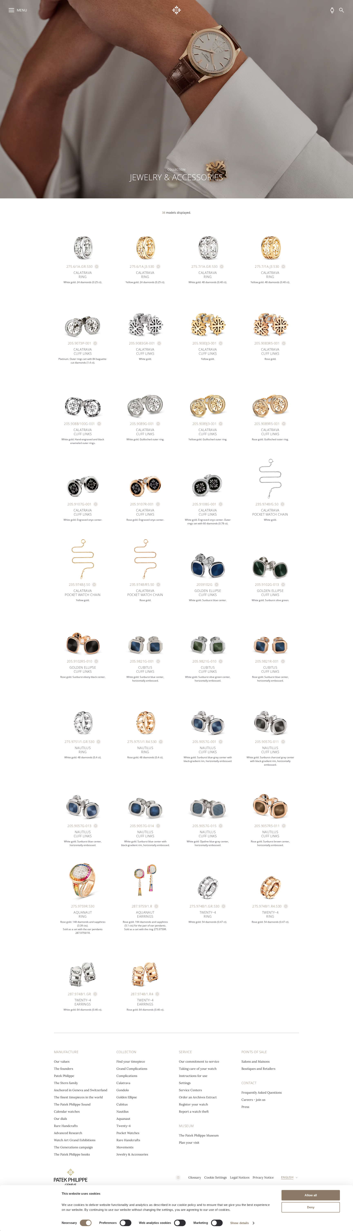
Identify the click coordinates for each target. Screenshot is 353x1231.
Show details (239, 1223)
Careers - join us (253, 1100)
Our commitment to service (199, 1061)
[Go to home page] (176, 10)
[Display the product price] (96, 266)
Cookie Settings (215, 1177)
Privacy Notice (263, 1177)
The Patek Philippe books (72, 1154)
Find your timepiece (130, 1061)
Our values (61, 1061)
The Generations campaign (73, 1147)
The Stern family (66, 1083)
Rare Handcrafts (66, 1126)
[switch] (125, 1223)
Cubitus (122, 1104)
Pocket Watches (127, 1133)
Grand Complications (131, 1069)
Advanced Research (68, 1133)
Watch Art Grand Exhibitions (74, 1140)
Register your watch (193, 1104)
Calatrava (123, 1083)
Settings (185, 1083)
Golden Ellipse (126, 1097)
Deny (310, 1207)
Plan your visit (189, 1142)
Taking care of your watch (198, 1069)
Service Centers (190, 1090)
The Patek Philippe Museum (199, 1135)
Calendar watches (67, 1111)
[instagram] (178, 1177)
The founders (63, 1069)
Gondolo (122, 1090)
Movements (124, 1147)
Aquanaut (123, 1119)
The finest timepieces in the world (78, 1097)
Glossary (194, 1177)
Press (245, 1107)
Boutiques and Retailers (258, 1069)
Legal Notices (239, 1177)
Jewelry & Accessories (132, 1154)
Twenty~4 (123, 1126)
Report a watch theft (194, 1111)
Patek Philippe (64, 1076)
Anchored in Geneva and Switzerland (80, 1090)
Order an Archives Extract (198, 1097)
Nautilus (122, 1111)
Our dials (60, 1119)
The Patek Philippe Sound (72, 1104)
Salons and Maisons (255, 1061)
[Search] (341, 10)
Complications (126, 1076)
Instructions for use (193, 1076)
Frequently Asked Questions (261, 1092)
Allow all (311, 1195)
